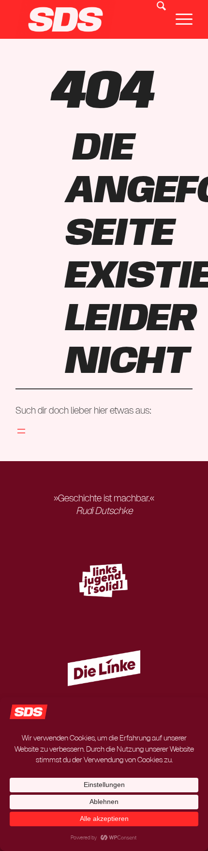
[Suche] (156, 19)
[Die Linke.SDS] (86, 19)
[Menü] (179, 19)
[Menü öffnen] (21, 431)
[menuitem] (156, 19)
